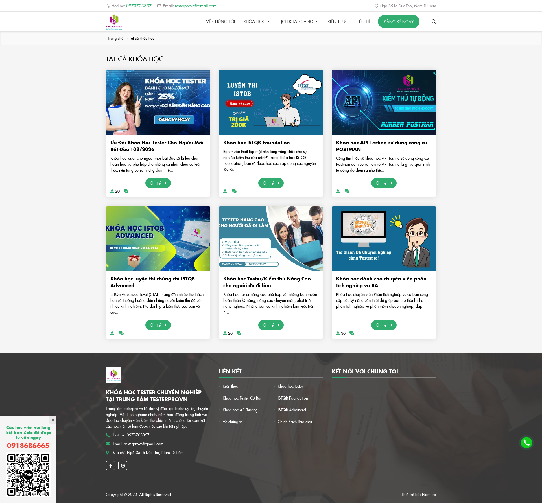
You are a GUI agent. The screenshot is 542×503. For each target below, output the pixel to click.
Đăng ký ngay (399, 21)
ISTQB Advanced (292, 410)
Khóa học (254, 21)
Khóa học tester (290, 386)
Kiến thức (337, 21)
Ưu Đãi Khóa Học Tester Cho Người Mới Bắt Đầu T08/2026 (157, 145)
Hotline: (132, 5)
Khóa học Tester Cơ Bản (242, 398)
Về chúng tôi (220, 21)
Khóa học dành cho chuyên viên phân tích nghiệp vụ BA (381, 281)
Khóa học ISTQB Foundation (256, 142)
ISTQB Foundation (293, 398)
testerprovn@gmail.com (143, 443)
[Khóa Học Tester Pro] (114, 22)
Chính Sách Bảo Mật (295, 421)
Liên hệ (364, 21)
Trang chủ (115, 38)
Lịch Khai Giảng (296, 21)
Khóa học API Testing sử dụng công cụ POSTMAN (381, 145)
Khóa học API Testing (240, 410)
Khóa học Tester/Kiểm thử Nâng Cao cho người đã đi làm (267, 281)
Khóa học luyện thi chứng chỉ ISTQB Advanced (152, 281)
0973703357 (138, 435)
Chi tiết (155, 183)
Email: (190, 5)
